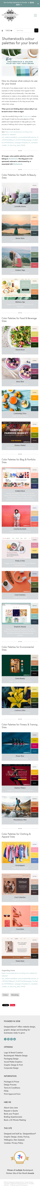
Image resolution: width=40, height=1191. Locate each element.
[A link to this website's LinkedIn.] (14, 1039)
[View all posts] (2, 30)
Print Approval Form (12, 1094)
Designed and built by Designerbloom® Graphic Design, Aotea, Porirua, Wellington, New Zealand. (20, 1136)
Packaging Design (11, 1058)
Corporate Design (11, 1068)
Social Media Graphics (13, 1062)
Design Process (10, 1084)
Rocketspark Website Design (16, 1055)
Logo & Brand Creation (13, 1052)
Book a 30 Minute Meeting (15, 1120)
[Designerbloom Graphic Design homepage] (17, 15)
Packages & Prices (11, 1081)
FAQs (6, 1091)
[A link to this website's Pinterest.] (11, 1039)
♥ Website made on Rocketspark (19, 1185)
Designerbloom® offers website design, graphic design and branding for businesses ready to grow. (20, 1029)
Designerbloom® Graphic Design (24, 1182)
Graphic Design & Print (13, 1065)
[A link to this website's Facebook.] (5, 1039)
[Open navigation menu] (35, 15)
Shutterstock (27, 116)
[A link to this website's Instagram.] (8, 1039)
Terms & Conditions (12, 1088)
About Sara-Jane (11, 1107)
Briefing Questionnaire (13, 1117)
